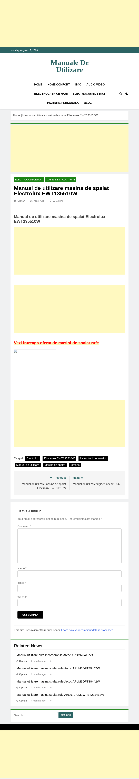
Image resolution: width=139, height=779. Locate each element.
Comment (24, 526)
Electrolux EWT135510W (59, 458)
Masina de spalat (55, 464)
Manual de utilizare (27, 464)
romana (75, 464)
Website (22, 597)
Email (21, 582)
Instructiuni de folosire (93, 458)
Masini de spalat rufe (60, 179)
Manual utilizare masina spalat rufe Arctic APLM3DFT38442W (58, 681)
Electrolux (33, 458)
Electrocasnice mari (51, 93)
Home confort (58, 84)
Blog (88, 102)
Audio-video (95, 84)
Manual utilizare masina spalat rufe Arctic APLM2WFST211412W (60, 694)
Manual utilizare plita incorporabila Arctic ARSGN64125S (54, 655)
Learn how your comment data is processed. (87, 630)
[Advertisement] (69, 23)
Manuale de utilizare (70, 66)
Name (21, 568)
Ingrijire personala (63, 102)
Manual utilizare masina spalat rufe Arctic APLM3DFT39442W (58, 668)
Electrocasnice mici (89, 93)
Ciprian (21, 200)
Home (38, 84)
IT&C (78, 84)
